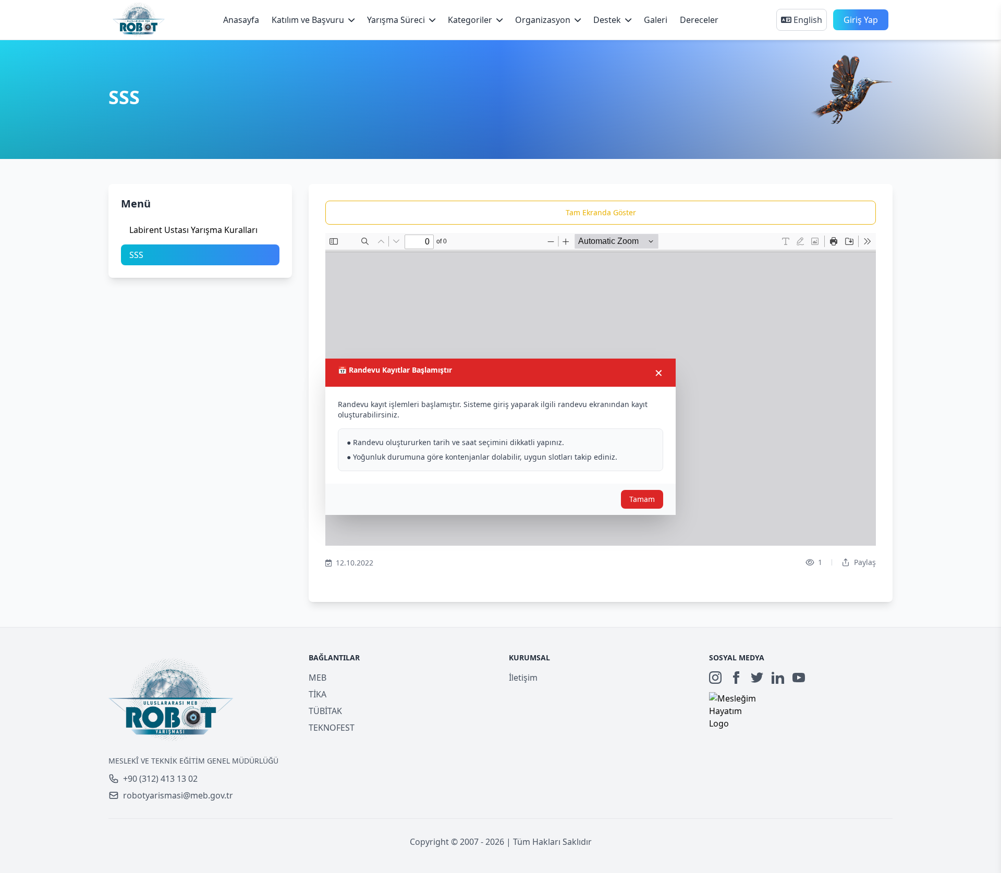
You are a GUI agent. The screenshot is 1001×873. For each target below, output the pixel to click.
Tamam (642, 499)
